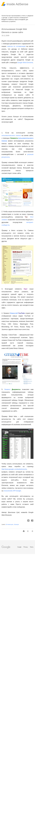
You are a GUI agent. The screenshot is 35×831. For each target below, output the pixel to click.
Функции (16, 524)
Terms (31, 547)
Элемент (7, 389)
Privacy (26, 547)
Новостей (14, 313)
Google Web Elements (25, 62)
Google (19, 547)
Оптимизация (10, 524)
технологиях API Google (12, 491)
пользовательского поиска (11, 135)
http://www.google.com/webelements (14, 469)
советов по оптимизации (16, 46)
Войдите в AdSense (8, 19)
